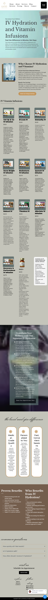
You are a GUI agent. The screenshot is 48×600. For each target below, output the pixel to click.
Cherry (26, 6)
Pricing (19, 6)
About (18, 4)
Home (12, 4)
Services (24, 4)
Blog (30, 4)
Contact (33, 6)
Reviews (12, 6)
